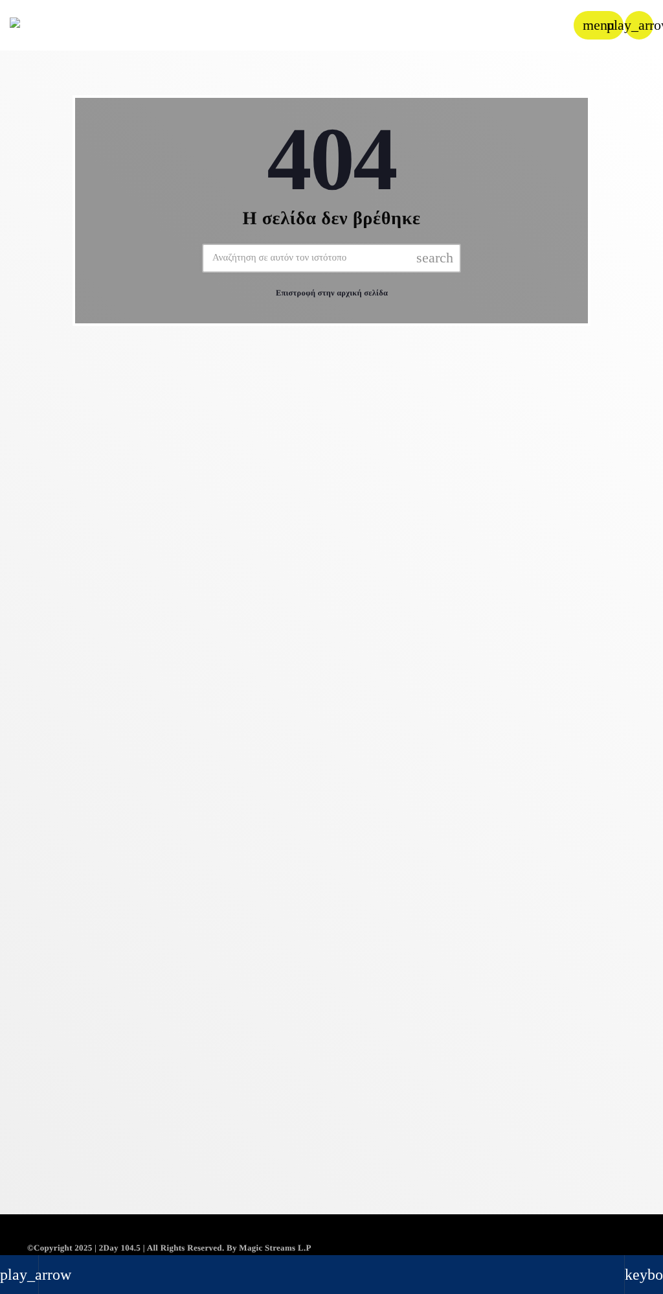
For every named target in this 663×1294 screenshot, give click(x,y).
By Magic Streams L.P (269, 1248)
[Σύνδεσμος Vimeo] (47, 25)
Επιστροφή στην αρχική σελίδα (332, 292)
